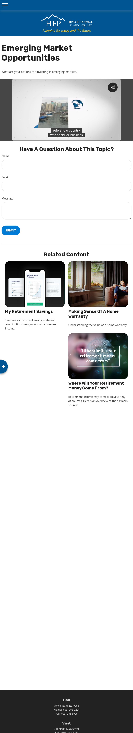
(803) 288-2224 (71, 709)
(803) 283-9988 (70, 705)
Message (7, 198)
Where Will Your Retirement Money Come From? (96, 385)
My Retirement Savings (29, 311)
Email (5, 177)
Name (5, 156)
